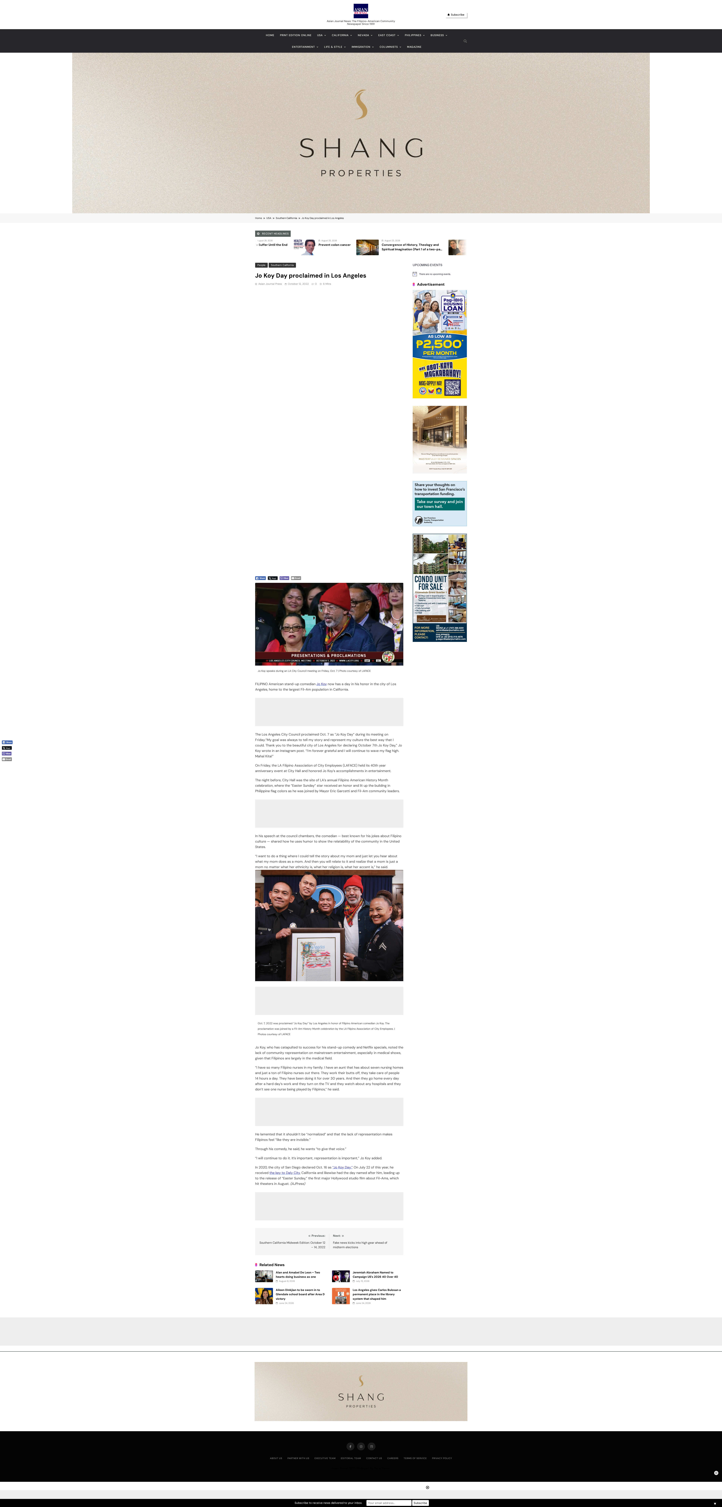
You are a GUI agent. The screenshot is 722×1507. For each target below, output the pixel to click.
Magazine (414, 47)
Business (437, 35)
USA (320, 35)
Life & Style (333, 47)
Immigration (361, 47)
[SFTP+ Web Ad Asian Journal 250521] (440, 525)
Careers (392, 1458)
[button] (8, 765)
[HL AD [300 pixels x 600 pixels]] (440, 397)
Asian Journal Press (270, 283)
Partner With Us (298, 1458)
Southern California (282, 265)
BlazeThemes (382, 1468)
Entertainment (303, 47)
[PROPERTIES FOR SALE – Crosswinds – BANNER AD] (440, 641)
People (261, 265)
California (340, 35)
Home (270, 35)
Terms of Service (415, 1458)
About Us (276, 1458)
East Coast (387, 35)
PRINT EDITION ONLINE (296, 35)
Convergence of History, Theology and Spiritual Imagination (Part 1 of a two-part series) (344, 249)
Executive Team (325, 1458)
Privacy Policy (442, 1458)
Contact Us (374, 1458)
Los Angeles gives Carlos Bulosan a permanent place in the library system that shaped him (377, 1294)
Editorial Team (351, 1458)
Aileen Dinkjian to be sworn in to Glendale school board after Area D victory (300, 1294)
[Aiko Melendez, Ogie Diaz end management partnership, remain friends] (392, 247)
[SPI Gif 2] (361, 212)
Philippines (413, 35)
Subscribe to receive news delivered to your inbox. (328, 1503)
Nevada (363, 35)
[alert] (440, 274)
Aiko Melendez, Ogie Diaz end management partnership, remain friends (431, 249)
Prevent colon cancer (267, 245)
